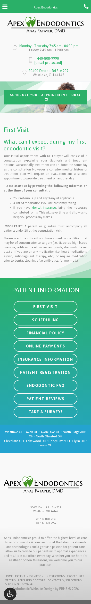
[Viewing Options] (10, 593)
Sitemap (27, 584)
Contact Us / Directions (65, 580)
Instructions (55, 576)
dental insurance (44, 207)
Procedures (75, 576)
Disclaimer (12, 584)
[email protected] (48, 63)
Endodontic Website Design (33, 589)
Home (9, 576)
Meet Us (10, 580)
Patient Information (29, 576)
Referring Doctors (31, 580)
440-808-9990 (48, 58)
